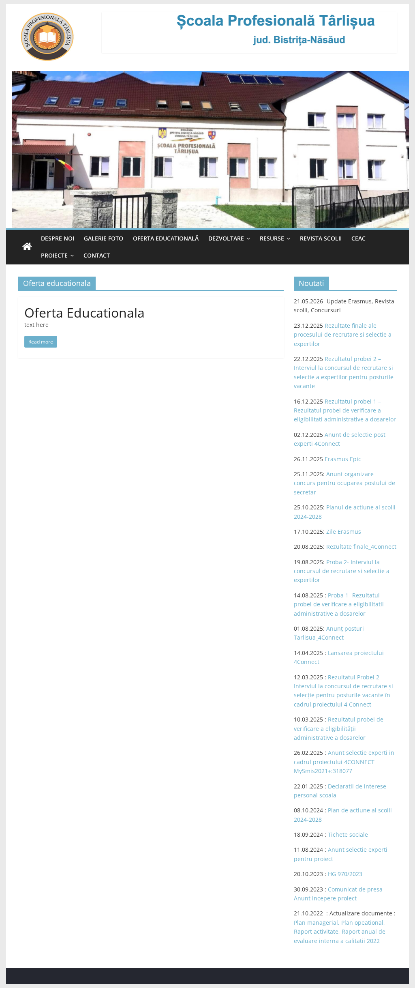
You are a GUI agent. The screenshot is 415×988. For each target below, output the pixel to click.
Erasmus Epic (343, 459)
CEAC (358, 238)
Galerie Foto (103, 238)
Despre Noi (57, 238)
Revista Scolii (321, 238)
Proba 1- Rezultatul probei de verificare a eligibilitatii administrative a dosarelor (339, 604)
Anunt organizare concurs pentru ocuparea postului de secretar (344, 483)
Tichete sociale (348, 834)
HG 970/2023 (345, 874)
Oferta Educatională (166, 238)
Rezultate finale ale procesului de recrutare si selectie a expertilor (342, 335)
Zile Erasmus (343, 531)
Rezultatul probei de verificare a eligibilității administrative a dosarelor (338, 728)
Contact (96, 255)
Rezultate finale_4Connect (361, 546)
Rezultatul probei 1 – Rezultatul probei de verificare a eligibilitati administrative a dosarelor (345, 410)
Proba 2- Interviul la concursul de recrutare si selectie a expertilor (341, 571)
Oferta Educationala (84, 312)
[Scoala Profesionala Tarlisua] (27, 247)
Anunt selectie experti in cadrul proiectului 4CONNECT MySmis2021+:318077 (344, 762)
